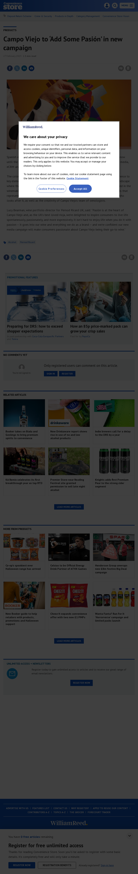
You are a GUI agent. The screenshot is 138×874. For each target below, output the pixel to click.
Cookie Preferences (51, 188)
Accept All (80, 188)
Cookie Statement (77, 178)
